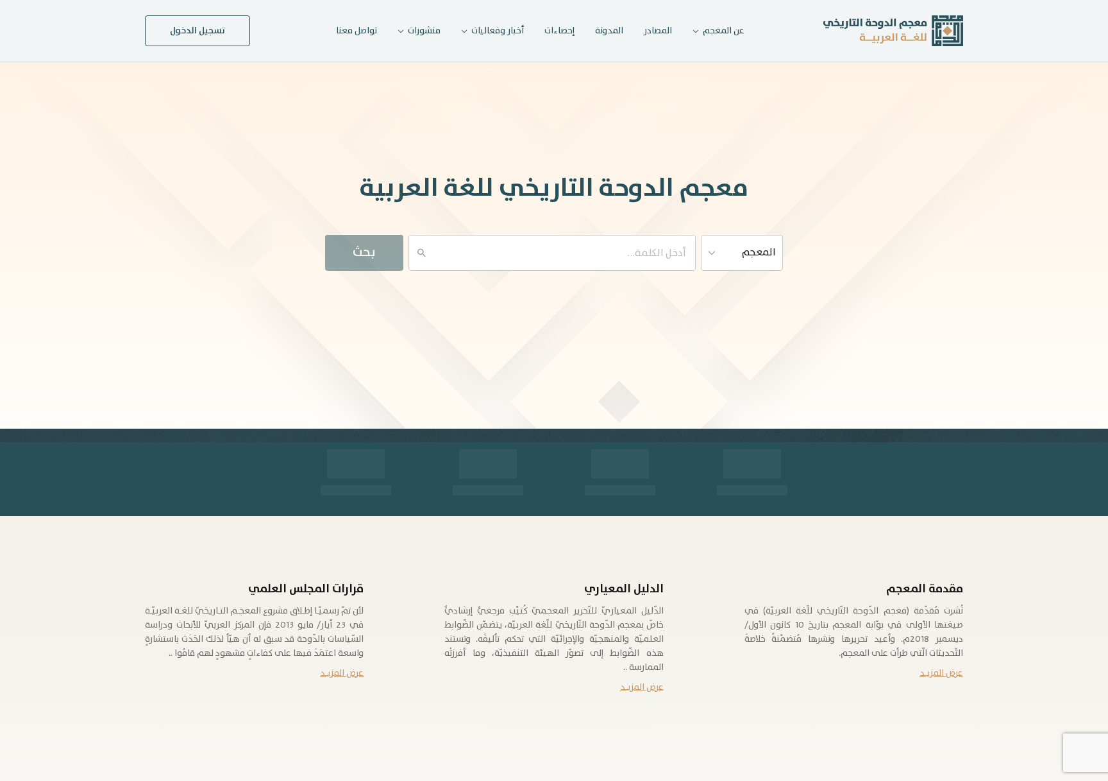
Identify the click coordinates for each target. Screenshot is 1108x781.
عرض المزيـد (941, 673)
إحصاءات (559, 31)
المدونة (609, 31)
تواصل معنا (356, 31)
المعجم (759, 253)
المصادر (658, 31)
